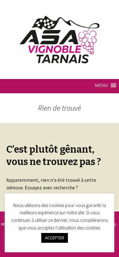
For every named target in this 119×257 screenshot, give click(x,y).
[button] (101, 85)
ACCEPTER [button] (54, 238)
